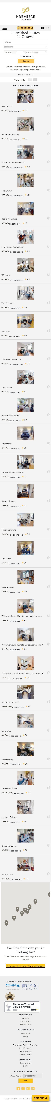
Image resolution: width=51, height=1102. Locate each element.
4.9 (25, 223)
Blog (25, 1036)
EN (42, 28)
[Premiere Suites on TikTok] (28, 1088)
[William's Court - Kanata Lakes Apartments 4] (25, 634)
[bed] (25, 47)
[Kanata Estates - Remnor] (25, 462)
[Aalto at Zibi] (25, 864)
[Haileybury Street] (25, 778)
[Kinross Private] (25, 491)
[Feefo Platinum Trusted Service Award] (22, 1007)
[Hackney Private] (25, 807)
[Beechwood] (25, 96)
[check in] (15, 52)
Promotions (25, 1051)
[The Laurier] (25, 377)
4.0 (25, 110)
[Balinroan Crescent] (25, 124)
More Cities (25, 1024)
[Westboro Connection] (25, 349)
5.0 (25, 139)
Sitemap (29, 1098)
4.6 (25, 392)
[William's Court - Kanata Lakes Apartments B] (25, 663)
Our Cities (26, 1021)
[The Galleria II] (25, 293)
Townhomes (25, 1054)
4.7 (25, 505)
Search (25, 1018)
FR (47, 28)
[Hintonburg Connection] (25, 236)
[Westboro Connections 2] (25, 152)
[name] (32, 1075)
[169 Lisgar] (25, 264)
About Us (25, 1033)
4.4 (28, 363)
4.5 (28, 251)
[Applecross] (25, 433)
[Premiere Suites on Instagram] (23, 1088)
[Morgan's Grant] (25, 519)
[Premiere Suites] (25, 13)
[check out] (36, 52)
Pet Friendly (28, 56)
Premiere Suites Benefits (25, 1045)
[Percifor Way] (25, 749)
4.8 (28, 167)
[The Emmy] (25, 180)
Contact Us (27, 28)
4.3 (25, 476)
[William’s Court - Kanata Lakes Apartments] (25, 605)
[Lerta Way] (25, 720)
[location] (25, 42)
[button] (35, 901)
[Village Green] (25, 577)
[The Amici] (25, 548)
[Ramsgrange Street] (25, 692)
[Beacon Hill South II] (25, 405)
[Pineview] (25, 321)
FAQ (25, 1066)
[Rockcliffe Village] (25, 208)
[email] (17, 1075)
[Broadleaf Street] (25, 835)
